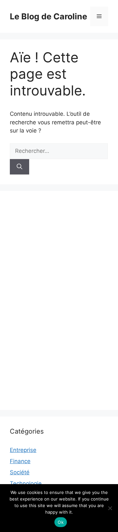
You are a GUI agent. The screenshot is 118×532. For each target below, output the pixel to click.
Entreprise (23, 450)
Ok (61, 522)
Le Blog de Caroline (48, 16)
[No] (110, 508)
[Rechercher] (19, 167)
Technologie (26, 483)
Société (20, 472)
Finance (20, 461)
